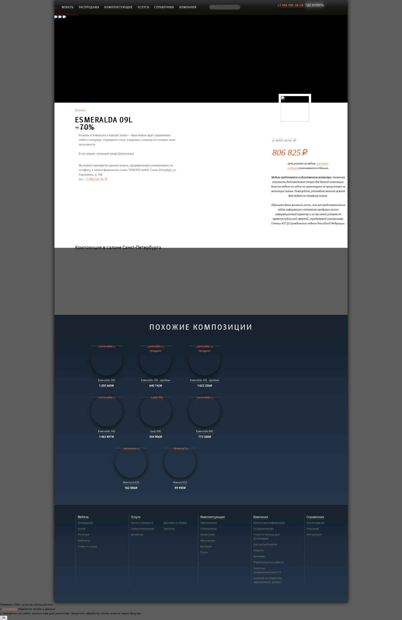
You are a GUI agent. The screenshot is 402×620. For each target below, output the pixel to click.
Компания (187, 7)
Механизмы (207, 540)
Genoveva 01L (131, 482)
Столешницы (208, 528)
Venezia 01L (180, 482)
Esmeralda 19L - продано (155, 380)
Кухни (81, 528)
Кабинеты (80, 110)
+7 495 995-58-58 (290, 5)
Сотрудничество (263, 528)
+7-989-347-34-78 (96, 179)
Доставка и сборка (175, 522)
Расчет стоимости (142, 522)
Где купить (315, 5)
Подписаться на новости (268, 562)
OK (4, 617)
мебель (68, 7)
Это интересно (315, 522)
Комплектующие (118, 7)
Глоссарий (313, 528)
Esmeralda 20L (106, 380)
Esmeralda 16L (106, 431)
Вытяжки (206, 546)
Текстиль (169, 528)
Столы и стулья (87, 546)
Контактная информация (269, 522)
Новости (258, 550)
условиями (9, 609)
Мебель (83, 517)
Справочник (164, 7)
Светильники (208, 522)
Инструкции (314, 534)
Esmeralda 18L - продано (204, 380)
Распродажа (89, 7)
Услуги (143, 7)
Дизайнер (137, 534)
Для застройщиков (265, 544)
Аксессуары (207, 534)
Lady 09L (155, 431)
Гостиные (83, 534)
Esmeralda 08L (204, 431)
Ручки (204, 552)
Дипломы (259, 556)
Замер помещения (142, 528)
